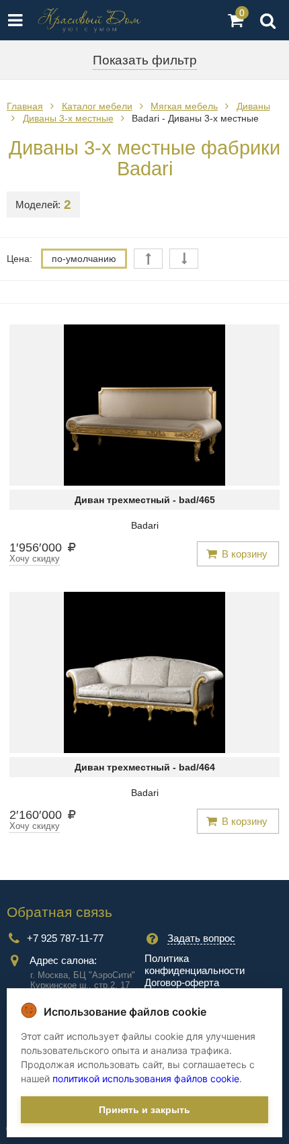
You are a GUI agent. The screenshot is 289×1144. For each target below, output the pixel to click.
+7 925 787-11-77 (65, 938)
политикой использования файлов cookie (145, 1078)
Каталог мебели (97, 106)
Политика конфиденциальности (194, 964)
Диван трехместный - (145, 499)
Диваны (253, 106)
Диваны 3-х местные (68, 118)
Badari (145, 525)
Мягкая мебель (184, 106)
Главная (25, 106)
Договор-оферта (181, 982)
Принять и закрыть (144, 1109)
